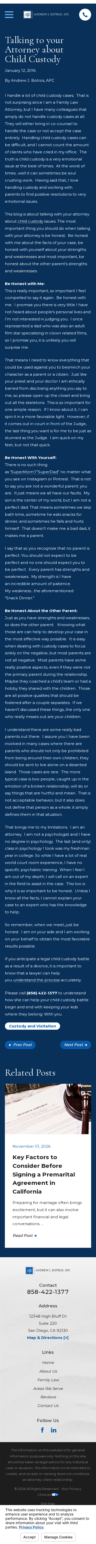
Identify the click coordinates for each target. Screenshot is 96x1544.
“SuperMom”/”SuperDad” (34, 471)
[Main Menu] (9, 14)
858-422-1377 (48, 1292)
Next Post (73, 1044)
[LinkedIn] (53, 1430)
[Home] (46, 15)
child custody (30, 221)
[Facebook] (42, 1430)
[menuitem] (48, 1504)
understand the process (36, 980)
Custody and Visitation (32, 1026)
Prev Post (22, 1044)
